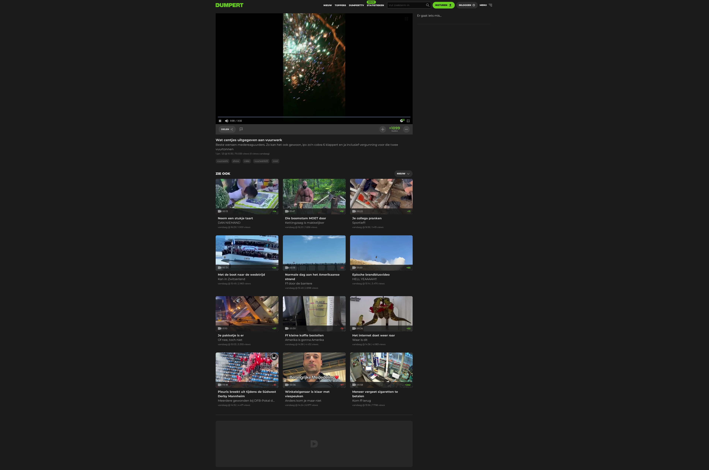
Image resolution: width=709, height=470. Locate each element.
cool (275, 161)
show (236, 161)
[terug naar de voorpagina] (229, 5)
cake (246, 161)
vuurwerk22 (261, 161)
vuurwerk (222, 161)
